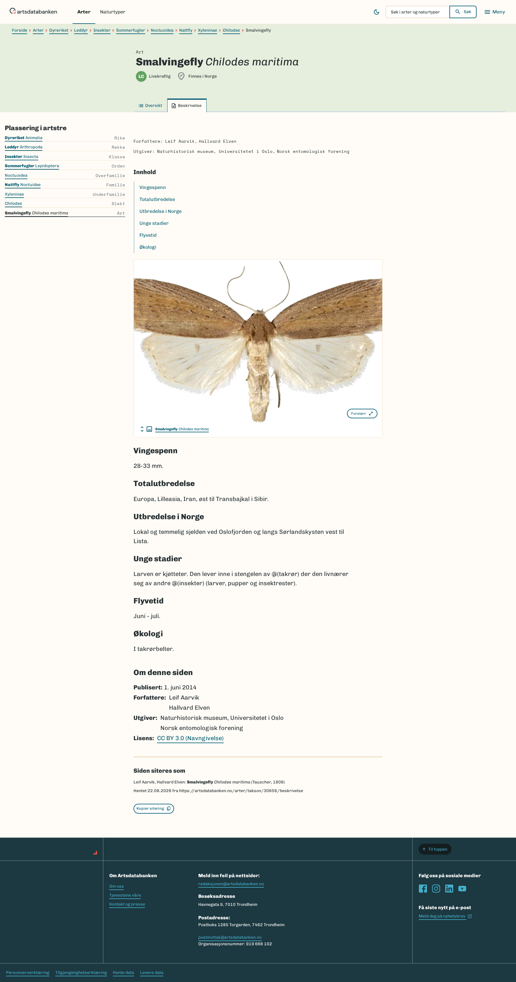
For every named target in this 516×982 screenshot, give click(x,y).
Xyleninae (207, 30)
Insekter (101, 30)
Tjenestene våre (125, 895)
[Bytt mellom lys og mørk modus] (376, 12)
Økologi (147, 247)
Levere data (151, 972)
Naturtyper (112, 12)
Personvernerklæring (27, 972)
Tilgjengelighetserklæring (81, 972)
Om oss (116, 886)
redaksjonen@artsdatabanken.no (231, 883)
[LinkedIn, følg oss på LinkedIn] (449, 888)
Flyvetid (147, 235)
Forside (19, 30)
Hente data (123, 972)
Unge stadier (154, 223)
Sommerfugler (130, 30)
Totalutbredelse (157, 199)
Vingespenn (152, 187)
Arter (83, 12)
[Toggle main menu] (494, 12)
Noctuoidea (162, 30)
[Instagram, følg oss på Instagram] (436, 888)
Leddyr (81, 30)
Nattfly (185, 30)
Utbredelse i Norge (160, 211)
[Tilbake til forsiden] (33, 12)
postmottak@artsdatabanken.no (230, 937)
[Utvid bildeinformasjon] (146, 429)
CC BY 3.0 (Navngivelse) (190, 738)
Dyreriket (58, 30)
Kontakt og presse (127, 904)
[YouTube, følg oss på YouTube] (462, 888)
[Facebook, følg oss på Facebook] (423, 888)
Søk (467, 11)
